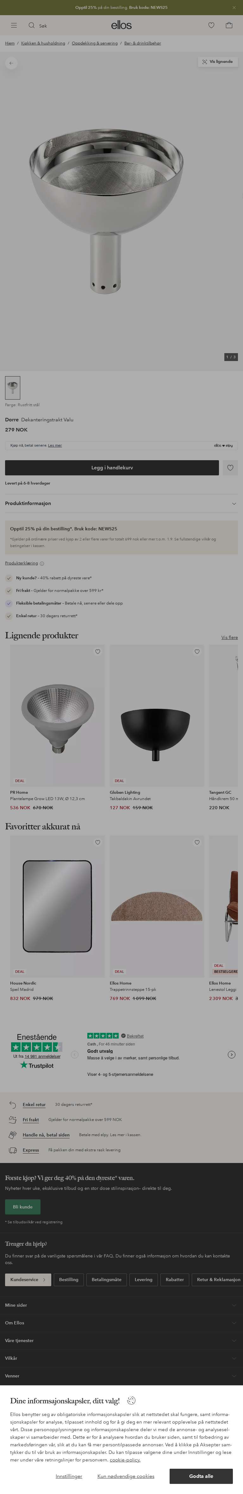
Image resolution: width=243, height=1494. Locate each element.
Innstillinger (69, 1476)
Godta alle (201, 1476)
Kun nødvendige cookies (125, 1476)
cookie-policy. (125, 1460)
